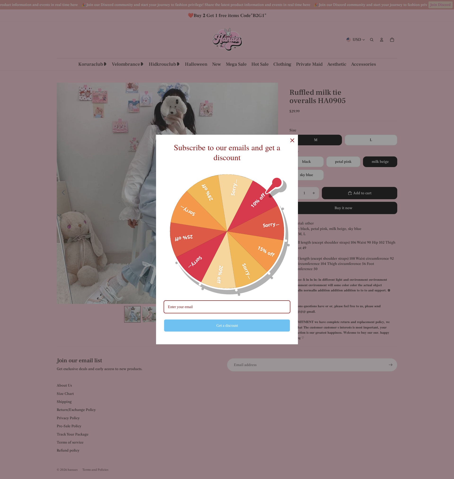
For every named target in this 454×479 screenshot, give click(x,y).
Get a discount (227, 326)
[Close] (292, 140)
